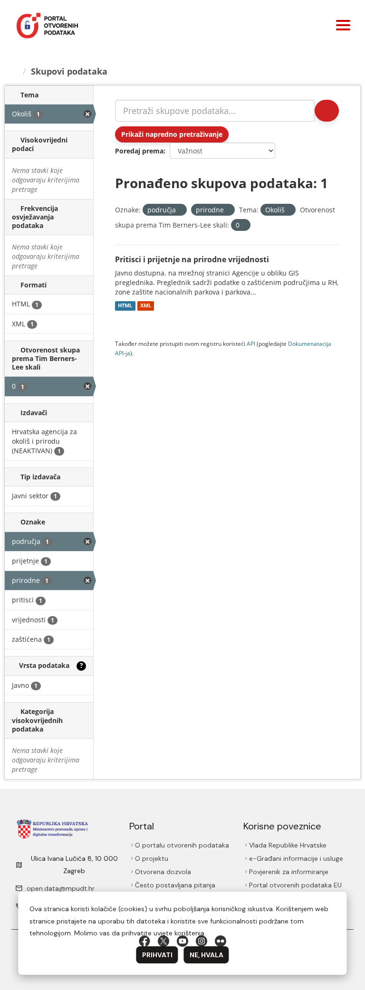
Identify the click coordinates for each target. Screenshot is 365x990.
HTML (125, 306)
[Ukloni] (180, 210)
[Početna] (14, 71)
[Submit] (327, 111)
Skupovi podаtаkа (69, 71)
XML (145, 306)
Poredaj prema (139, 150)
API (251, 343)
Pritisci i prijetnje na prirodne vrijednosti (192, 259)
